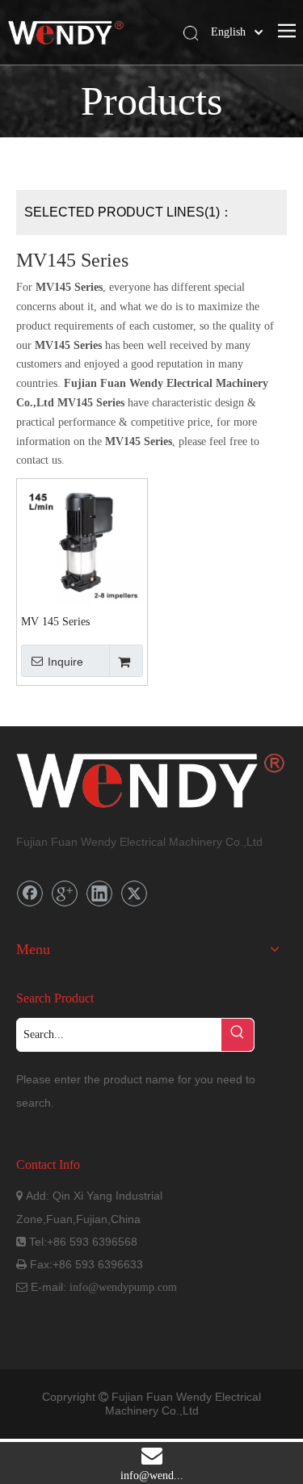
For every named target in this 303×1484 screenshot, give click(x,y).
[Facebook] (30, 893)
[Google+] (65, 893)
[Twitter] (134, 893)
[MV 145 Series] (82, 543)
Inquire (65, 661)
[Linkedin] (99, 893)
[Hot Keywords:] (237, 1035)
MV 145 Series (55, 622)
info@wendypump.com (123, 1287)
